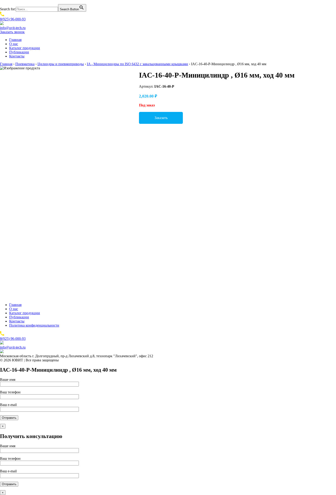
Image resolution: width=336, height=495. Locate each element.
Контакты (16, 56)
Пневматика (25, 64)
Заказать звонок (12, 32)
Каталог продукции (24, 48)
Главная (15, 40)
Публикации (19, 52)
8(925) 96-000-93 (13, 19)
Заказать (161, 118)
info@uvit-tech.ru (13, 28)
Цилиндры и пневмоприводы (60, 64)
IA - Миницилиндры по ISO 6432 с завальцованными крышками (137, 64)
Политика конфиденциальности (34, 325)
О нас (13, 44)
